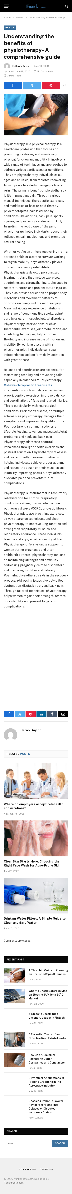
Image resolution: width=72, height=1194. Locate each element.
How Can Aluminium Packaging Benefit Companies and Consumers (47, 1058)
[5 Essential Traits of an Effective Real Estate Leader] (14, 1039)
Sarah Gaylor (22, 66)
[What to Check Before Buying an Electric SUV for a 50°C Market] (14, 996)
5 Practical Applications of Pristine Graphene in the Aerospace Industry (46, 1081)
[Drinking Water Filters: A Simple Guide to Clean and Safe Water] (36, 895)
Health (9, 27)
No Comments (45, 71)
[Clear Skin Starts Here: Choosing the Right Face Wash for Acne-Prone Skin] (36, 838)
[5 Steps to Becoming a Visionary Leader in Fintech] (14, 1019)
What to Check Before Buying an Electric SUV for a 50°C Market (48, 994)
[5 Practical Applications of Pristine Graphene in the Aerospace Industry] (14, 1083)
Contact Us (27, 1169)
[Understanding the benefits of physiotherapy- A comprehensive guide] (36, 114)
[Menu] (6, 6)
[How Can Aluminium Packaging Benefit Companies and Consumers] (14, 1060)
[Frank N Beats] (36, 6)
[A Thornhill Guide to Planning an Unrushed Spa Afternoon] (14, 975)
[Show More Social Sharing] (64, 85)
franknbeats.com (13, 1182)
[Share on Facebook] (13, 85)
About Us (46, 1169)
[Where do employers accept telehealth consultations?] (36, 781)
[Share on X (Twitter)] (32, 85)
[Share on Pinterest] (51, 85)
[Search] (66, 6)
